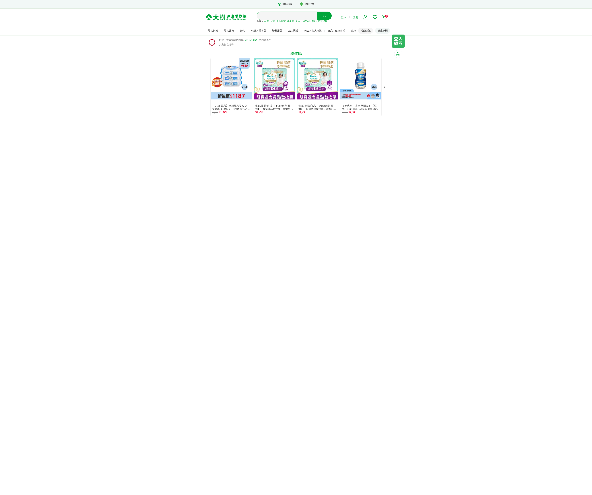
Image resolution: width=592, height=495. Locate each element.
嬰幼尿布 (229, 30)
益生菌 (290, 21)
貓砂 (314, 21)
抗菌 (266, 21)
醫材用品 (277, 30)
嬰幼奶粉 (213, 30)
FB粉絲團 (287, 4)
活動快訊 (366, 30)
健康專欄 (383, 30)
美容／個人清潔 (313, 30)
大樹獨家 (281, 21)
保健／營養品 (258, 30)
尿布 (272, 21)
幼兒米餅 (306, 21)
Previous (208, 87)
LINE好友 (309, 4)
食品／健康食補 (336, 30)
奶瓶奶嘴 (322, 21)
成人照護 (293, 30)
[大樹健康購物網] (226, 17)
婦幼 (242, 30)
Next (384, 87)
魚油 (297, 21)
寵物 (353, 30)
